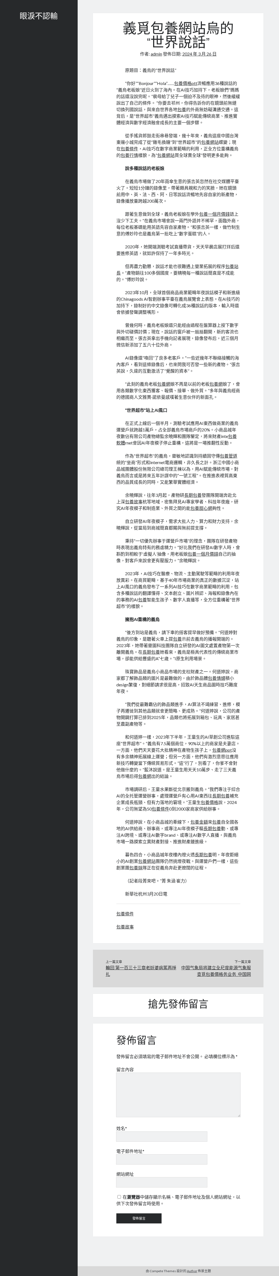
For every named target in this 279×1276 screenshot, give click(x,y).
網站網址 (125, 1174)
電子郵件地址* (130, 1151)
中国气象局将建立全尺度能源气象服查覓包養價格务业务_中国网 (216, 971)
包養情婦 (216, 678)
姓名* (121, 1128)
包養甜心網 (201, 508)
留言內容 (125, 1069)
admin (156, 53)
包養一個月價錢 (214, 214)
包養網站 (210, 142)
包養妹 (135, 867)
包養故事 (133, 501)
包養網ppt (222, 750)
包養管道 (228, 455)
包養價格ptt (185, 83)
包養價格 (209, 802)
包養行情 (129, 155)
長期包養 (193, 495)
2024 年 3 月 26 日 (199, 53)
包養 (181, 109)
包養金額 (199, 821)
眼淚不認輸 (39, 17)
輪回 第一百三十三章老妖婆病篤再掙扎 (141, 971)
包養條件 (129, 148)
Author (192, 1271)
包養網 (163, 383)
